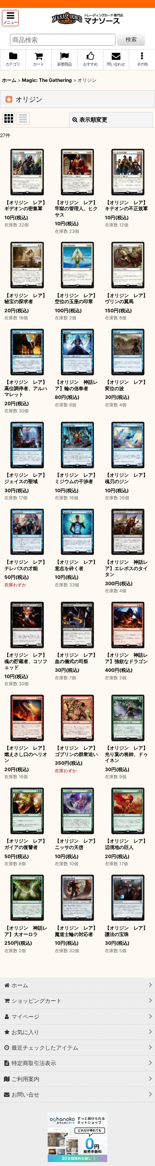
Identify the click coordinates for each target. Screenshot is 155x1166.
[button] (10, 18)
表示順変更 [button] (93, 119)
